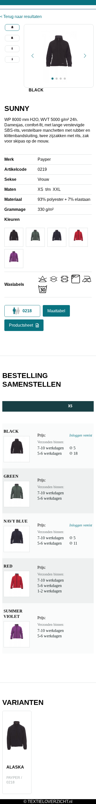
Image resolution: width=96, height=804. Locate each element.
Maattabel (56, 311)
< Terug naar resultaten (21, 16)
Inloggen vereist (80, 435)
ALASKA (15, 767)
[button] (32, 56)
